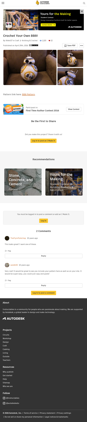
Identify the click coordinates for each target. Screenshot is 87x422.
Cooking (6, 349)
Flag (9, 251)
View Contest (73, 109)
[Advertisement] (43, 19)
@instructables (12, 398)
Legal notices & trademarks (56, 417)
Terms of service (31, 413)
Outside (6, 356)
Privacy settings (64, 413)
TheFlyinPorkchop (18, 238)
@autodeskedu (12, 403)
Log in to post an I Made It (43, 140)
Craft (17, 40)
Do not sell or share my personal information (24, 417)
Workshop (7, 338)
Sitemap (6, 382)
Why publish (8, 372)
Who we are (8, 386)
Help (5, 379)
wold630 (14, 265)
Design (6, 342)
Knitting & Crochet (29, 40)
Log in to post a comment (43, 293)
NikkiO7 (9, 40)
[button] (3, 3)
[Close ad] (82, 11)
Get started (7, 375)
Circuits (6, 335)
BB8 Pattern (28, 94)
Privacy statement (47, 413)
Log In (43, 220)
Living (5, 353)
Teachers (6, 360)
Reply (43, 256)
